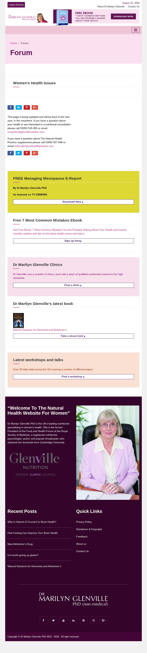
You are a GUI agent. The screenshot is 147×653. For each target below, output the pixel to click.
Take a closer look (72, 335)
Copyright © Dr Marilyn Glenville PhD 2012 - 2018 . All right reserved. (43, 636)
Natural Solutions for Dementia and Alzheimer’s (40, 329)
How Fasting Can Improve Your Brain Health (33, 532)
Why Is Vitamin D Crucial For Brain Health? (32, 521)
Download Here (72, 201)
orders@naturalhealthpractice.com (34, 146)
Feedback (81, 536)
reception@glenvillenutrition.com (26, 131)
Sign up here (72, 240)
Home (13, 43)
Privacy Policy (84, 521)
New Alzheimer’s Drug (20, 544)
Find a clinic (72, 285)
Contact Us (133, 6)
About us (81, 543)
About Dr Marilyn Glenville (111, 6)
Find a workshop (72, 376)
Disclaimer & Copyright (89, 529)
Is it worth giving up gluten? (23, 555)
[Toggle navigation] (135, 30)
